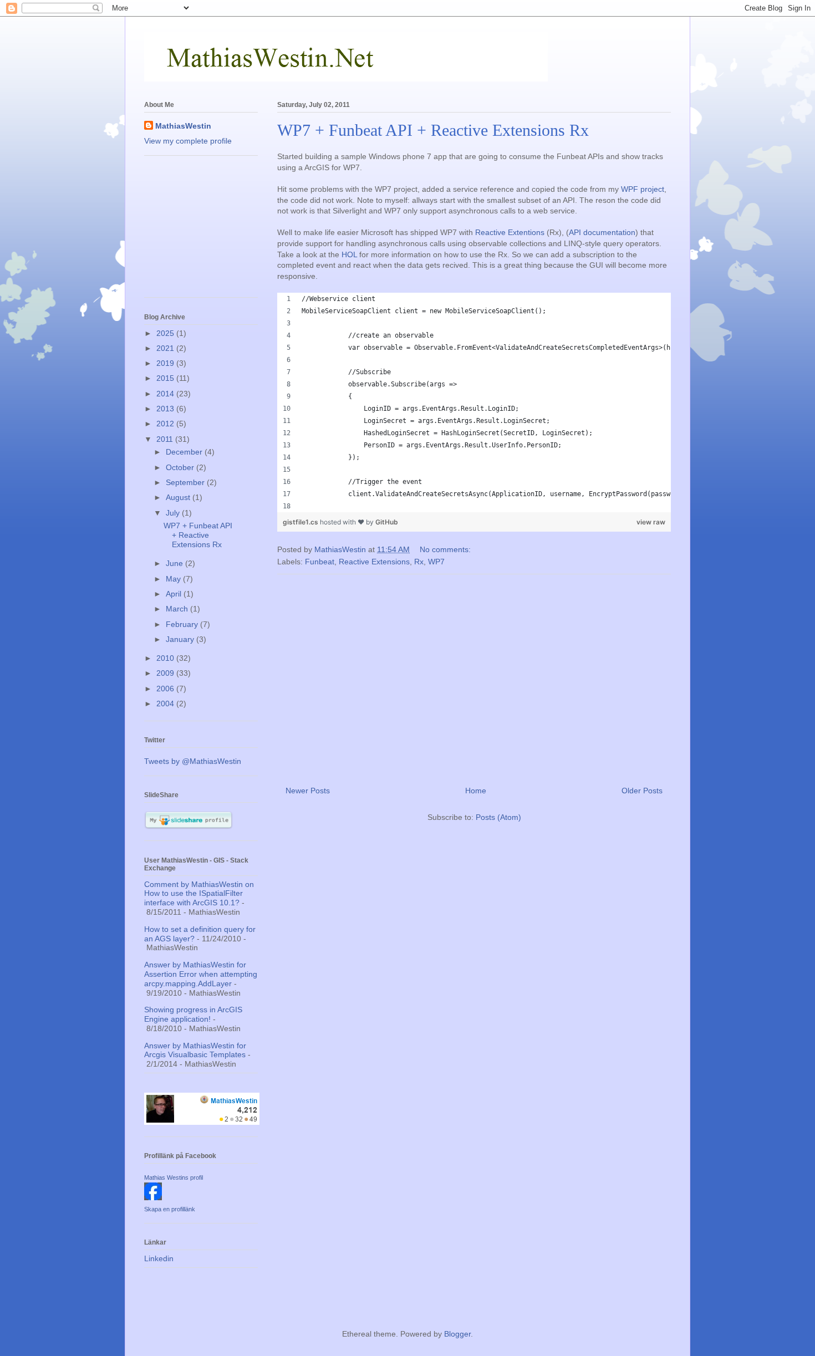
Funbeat (319, 561)
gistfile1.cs (301, 522)
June (175, 563)
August (179, 497)
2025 (166, 333)
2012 (166, 423)
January (181, 639)
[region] (474, 402)
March (178, 608)
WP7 (436, 561)
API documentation (602, 232)
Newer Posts (308, 790)
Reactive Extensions (374, 561)
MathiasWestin (183, 125)
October (181, 467)
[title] (153, 1197)
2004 (166, 703)
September (186, 482)
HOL (349, 254)
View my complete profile (188, 140)
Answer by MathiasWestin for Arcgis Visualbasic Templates (195, 1050)
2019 (166, 363)
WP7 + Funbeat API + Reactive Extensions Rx (433, 130)
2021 (166, 348)
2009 (166, 673)
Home (475, 790)
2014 (166, 393)
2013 (166, 408)
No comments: (445, 549)
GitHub (386, 522)
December (185, 451)
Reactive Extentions (509, 232)
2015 (166, 378)
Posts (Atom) (498, 817)
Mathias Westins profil (173, 1177)
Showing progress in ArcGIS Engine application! (193, 1014)
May (174, 578)
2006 (166, 688)
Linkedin (159, 1258)
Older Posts (642, 790)
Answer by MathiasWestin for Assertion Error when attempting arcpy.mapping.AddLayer (200, 974)
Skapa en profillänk (169, 1209)
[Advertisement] (474, 675)
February (183, 624)
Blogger (457, 1333)
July (174, 512)
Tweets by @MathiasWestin (192, 761)
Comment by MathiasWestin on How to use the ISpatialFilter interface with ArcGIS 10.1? (199, 894)
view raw (650, 522)
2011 (165, 439)
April (175, 593)
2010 (166, 658)
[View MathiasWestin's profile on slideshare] (188, 826)
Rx (419, 561)
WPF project (642, 189)
